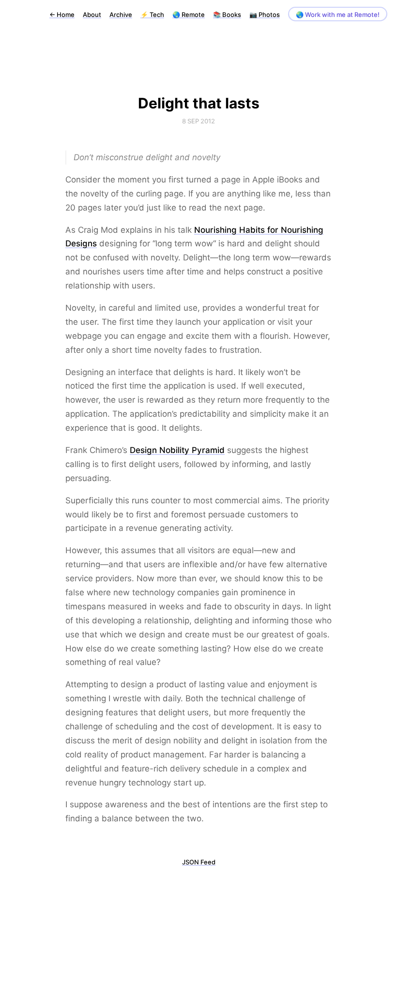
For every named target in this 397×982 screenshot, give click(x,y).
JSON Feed (198, 862)
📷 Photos (264, 14)
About (92, 14)
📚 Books (227, 14)
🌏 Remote (188, 14)
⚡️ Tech (152, 14)
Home (62, 14)
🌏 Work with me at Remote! (338, 14)
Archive (120, 14)
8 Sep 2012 (198, 121)
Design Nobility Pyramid (177, 450)
